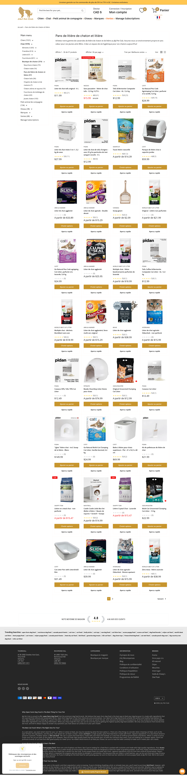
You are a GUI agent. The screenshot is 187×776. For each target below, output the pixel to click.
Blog (121, 661)
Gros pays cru (158, 658)
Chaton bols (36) (30, 78)
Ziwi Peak (156, 677)
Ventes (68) (25, 116)
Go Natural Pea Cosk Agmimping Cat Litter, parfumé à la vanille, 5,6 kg (154, 91)
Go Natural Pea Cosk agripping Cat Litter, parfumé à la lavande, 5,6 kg (66, 271)
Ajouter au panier (67, 106)
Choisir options (125, 167)
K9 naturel (156, 661)
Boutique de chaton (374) (32, 61)
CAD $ (157, 698)
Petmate (87, 386)
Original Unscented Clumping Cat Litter (124, 390)
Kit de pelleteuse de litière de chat (153, 448)
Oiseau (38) (25, 109)
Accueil (20, 27)
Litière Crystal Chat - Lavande (124, 508)
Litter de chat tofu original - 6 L (66, 88)
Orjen (154, 664)
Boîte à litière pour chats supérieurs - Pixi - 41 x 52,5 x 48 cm (125, 450)
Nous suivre (23, 684)
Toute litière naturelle (121, 150)
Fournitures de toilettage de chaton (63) (34, 93)
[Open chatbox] (182, 771)
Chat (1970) (25, 44)
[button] (158, 15)
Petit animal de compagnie (67, 18)
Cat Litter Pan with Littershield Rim (66, 571)
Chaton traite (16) (30, 68)
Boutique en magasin (99, 655)
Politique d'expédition (129, 671)
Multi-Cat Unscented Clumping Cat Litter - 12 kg (154, 509)
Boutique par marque (99, 658)
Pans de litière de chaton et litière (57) (34, 73)
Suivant (161, 599)
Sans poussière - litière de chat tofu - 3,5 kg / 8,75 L (96, 89)
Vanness (116, 208)
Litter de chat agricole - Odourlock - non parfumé (152, 331)
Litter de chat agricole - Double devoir (96, 212)
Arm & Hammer (59, 208)
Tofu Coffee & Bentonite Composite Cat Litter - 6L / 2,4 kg (153, 271)
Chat (48, 18)
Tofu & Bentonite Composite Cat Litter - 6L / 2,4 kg (124, 89)
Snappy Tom (58, 506)
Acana (154, 655)
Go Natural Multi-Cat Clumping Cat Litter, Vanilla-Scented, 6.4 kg (96, 450)
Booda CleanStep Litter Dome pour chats (95, 390)
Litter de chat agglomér (63, 211)
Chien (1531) (26, 40)
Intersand (146, 327)
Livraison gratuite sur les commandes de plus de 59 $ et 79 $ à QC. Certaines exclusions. (93, 2)
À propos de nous (127, 655)
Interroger (156, 671)
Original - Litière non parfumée (154, 211)
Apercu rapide (66, 112)
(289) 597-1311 (24, 663)
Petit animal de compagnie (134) (31, 103)
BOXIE (115, 327)
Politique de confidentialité (131, 664)
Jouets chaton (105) (31, 98)
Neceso (86, 86)
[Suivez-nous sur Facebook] (19, 688)
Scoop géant (117, 211)
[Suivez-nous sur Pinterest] (27, 688)
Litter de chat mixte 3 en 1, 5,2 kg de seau (66, 151)
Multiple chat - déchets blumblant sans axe (63, 331)
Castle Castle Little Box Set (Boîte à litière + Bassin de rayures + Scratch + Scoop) (94, 511)
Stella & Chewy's (158, 674)
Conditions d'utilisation (129, 668)
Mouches (156, 668)
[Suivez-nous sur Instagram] (23, 688)
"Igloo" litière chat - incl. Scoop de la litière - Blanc (66, 448)
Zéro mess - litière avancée (152, 570)
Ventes (109, 18)
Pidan (56, 86)
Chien (41, 18)
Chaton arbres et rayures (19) (34, 88)
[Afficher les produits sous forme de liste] (165, 52)
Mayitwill (87, 506)
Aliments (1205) (28, 48)
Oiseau (88, 18)
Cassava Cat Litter (149, 389)
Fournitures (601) (28, 58)
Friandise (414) (28, 51)
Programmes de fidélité (129, 677)
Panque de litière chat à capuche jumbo (151, 151)
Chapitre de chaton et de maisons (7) (33, 83)
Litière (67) (26, 54)
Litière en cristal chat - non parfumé (64, 509)
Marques (99, 18)
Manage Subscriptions (128, 18)
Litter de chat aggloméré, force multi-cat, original (96, 331)
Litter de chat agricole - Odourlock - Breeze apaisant (124, 571)
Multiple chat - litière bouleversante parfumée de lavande (124, 271)
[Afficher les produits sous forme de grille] (161, 52)
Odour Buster (118, 386)
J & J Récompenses (127, 658)
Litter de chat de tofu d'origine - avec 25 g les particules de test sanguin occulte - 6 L (96, 152)
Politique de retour (127, 674)
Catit (144, 86)
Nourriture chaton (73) (32, 65)
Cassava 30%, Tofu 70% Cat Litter (65, 390)
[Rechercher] (82, 10)
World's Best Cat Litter (150, 208)
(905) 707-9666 (60, 663)
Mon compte (118, 12)
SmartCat (116, 147)
